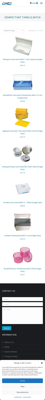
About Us (9, 342)
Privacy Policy (27, 397)
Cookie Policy (18, 397)
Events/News (10, 351)
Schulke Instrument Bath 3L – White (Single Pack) (22, 202)
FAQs (7, 347)
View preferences (22, 392)
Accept (22, 381)
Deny (22, 386)
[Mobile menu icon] (41, 3)
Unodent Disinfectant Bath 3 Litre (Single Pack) (22, 235)
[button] (42, 363)
